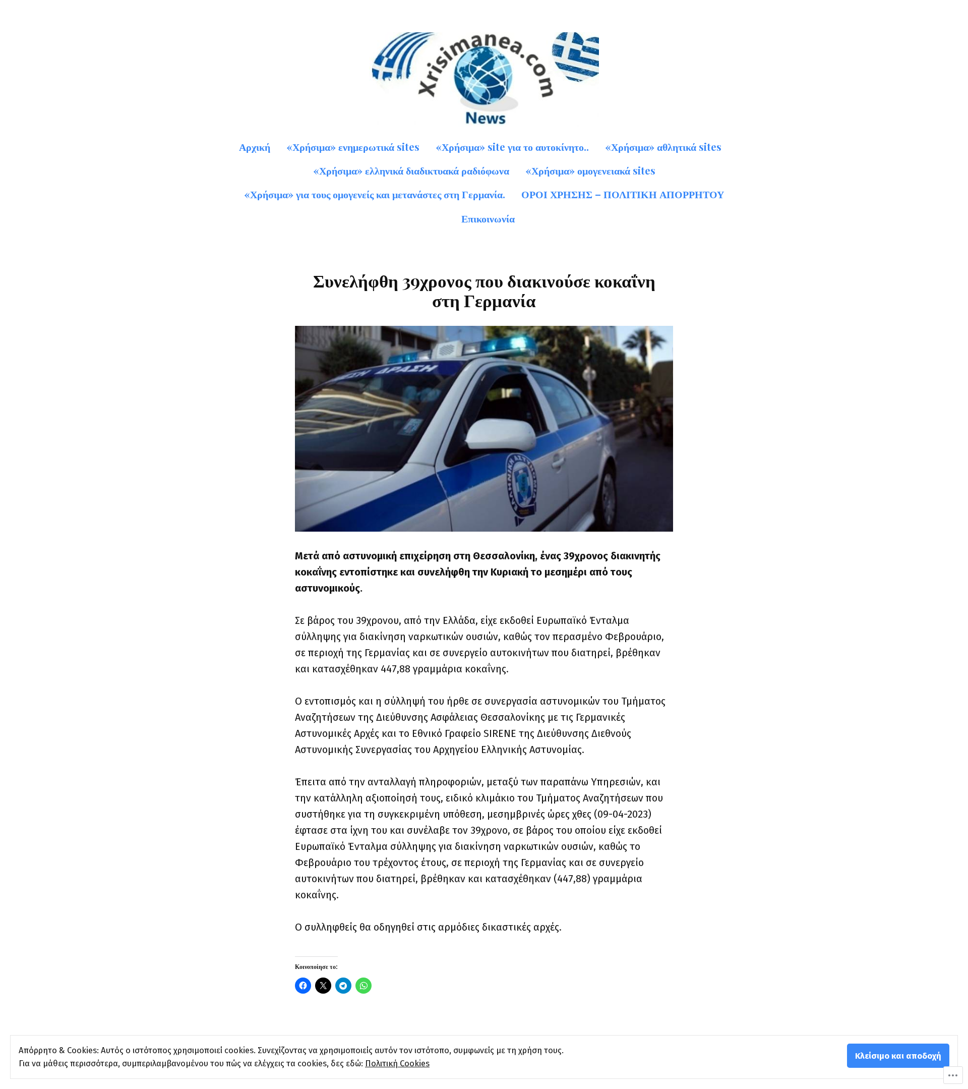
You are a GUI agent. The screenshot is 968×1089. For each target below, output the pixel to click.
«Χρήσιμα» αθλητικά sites (663, 146)
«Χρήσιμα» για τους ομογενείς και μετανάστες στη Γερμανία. (374, 194)
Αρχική (254, 146)
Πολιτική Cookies (397, 1063)
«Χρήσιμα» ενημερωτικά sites (352, 146)
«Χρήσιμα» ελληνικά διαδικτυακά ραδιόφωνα (411, 170)
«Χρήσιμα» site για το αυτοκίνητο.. (512, 146)
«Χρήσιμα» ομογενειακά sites (590, 170)
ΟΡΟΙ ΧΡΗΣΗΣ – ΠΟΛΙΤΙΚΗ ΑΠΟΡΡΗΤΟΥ (622, 194)
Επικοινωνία (488, 218)
